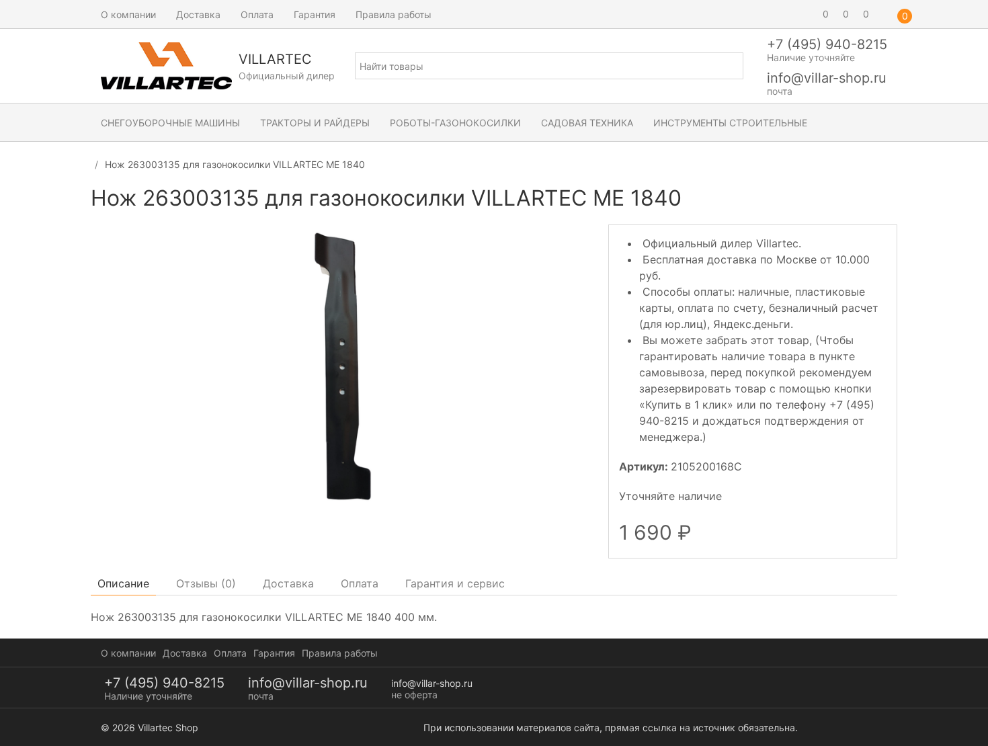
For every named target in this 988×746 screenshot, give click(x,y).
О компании (128, 14)
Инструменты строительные (730, 122)
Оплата (257, 14)
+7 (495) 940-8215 (827, 44)
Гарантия (314, 14)
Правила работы (393, 14)
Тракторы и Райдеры (315, 122)
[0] (806, 14)
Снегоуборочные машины (170, 122)
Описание (123, 583)
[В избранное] (885, 204)
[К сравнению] (861, 204)
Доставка (198, 14)
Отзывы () (206, 583)
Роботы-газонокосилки (455, 122)
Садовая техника (587, 122)
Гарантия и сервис (455, 583)
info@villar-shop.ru (827, 78)
